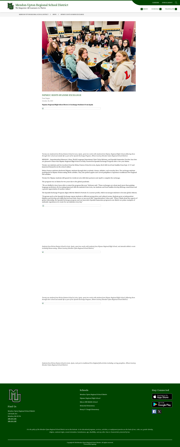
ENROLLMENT (167, 3)
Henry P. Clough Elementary (89, 409)
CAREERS (155, 3)
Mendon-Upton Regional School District (33, 14)
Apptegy (93, 444)
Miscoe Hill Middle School (89, 402)
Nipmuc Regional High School (90, 398)
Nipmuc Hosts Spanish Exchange (72, 14)
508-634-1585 (12, 419)
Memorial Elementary (87, 406)
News (54, 14)
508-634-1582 (12, 421)
